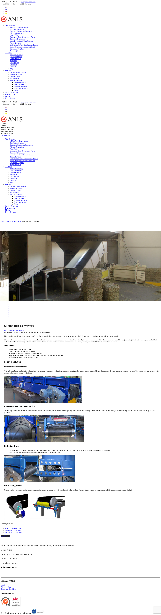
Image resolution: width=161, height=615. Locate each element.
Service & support (11, 92)
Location (13, 67)
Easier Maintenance (21, 88)
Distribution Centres (17, 29)
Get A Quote (5, 135)
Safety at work (19, 84)
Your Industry (10, 25)
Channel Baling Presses (18, 72)
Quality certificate (16, 57)
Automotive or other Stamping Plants (22, 47)
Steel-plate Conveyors (12, 530)
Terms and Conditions (8, 589)
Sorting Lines (14, 78)
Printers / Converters (17, 33)
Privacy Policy (6, 587)
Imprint (3, 585)
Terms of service (15, 59)
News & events (10, 98)
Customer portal (9, 4)
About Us (8, 53)
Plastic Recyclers (15, 43)
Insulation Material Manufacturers (21, 41)
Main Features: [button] (13, 361)
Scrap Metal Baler (16, 74)
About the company (16, 55)
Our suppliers (14, 63)
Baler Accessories (16, 80)
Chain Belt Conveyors (13, 528)
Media (7, 96)
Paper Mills (14, 35)
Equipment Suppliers (17, 49)
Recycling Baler (15, 51)
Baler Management (20, 86)
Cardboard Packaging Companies (21, 31)
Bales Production (20, 82)
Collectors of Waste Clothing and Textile (24, 45)
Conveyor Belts (15, 76)
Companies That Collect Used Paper (22, 37)
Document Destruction (17, 39)
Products (8, 70)
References (13, 61)
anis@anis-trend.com (28, 2)
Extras (16, 90)
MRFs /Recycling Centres (19, 27)
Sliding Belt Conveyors (13, 532)
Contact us (13, 65)
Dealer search (10, 94)
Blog (11, 69)
